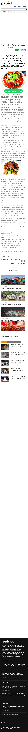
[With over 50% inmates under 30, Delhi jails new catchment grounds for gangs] (5, 371)
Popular (10, 342)
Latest (4, 342)
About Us (4, 723)
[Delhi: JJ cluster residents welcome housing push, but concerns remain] (13, 280)
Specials (3, 47)
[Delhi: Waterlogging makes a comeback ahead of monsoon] (13, 296)
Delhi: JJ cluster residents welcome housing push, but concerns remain (11, 289)
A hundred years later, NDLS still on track (12, 320)
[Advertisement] (14, 28)
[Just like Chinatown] (13, 80)
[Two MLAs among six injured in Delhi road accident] (5, 379)
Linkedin (22, 7)
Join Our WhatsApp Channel (13, 91)
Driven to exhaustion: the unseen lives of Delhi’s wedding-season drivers (12, 335)
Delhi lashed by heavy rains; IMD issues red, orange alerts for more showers (18, 353)
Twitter (17, 7)
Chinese (5, 251)
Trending (17, 342)
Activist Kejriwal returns (17, 263)
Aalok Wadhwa (17, 47)
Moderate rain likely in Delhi (10, 714)
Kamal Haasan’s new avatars (11, 259)
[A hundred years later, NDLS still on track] (13, 312)
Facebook (19, 7)
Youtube (24, 7)
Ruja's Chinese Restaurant (17, 251)
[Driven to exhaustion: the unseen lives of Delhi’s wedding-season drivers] (13, 327)
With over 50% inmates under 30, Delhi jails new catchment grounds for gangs (18, 369)
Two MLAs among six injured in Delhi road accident (18, 377)
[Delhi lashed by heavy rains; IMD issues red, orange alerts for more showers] (5, 355)
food (9, 251)
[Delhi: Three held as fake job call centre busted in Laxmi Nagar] (5, 363)
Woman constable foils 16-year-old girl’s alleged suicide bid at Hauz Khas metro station (18, 345)
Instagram (15, 7)
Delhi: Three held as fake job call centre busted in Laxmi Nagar (17, 361)
